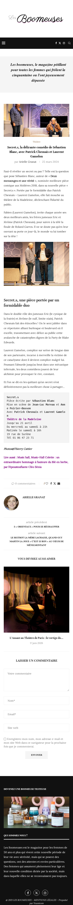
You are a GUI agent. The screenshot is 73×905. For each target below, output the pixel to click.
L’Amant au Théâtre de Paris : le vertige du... (36, 638)
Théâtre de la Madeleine (24, 419)
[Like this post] (46, 483)
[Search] (69, 43)
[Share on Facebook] (51, 483)
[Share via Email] (58, 483)
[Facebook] (56, 43)
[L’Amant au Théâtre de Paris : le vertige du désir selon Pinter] (36, 600)
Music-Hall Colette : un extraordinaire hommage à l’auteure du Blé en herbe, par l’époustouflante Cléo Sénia (36, 462)
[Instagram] (64, 43)
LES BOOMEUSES (22, 900)
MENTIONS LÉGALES (45, 900)
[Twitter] (60, 43)
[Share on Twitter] (54, 483)
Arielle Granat (27, 161)
